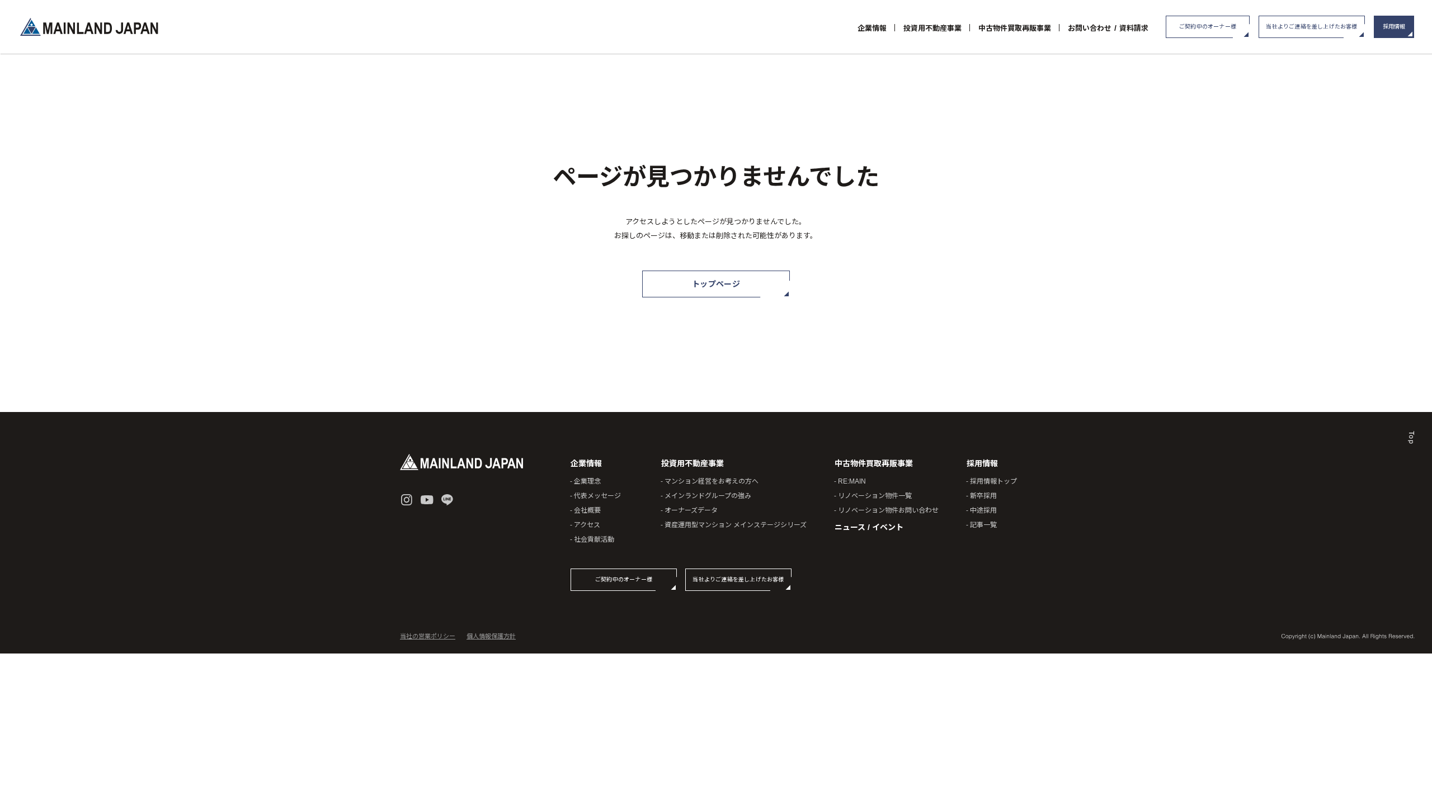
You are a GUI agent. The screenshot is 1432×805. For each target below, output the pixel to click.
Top (1411, 438)
